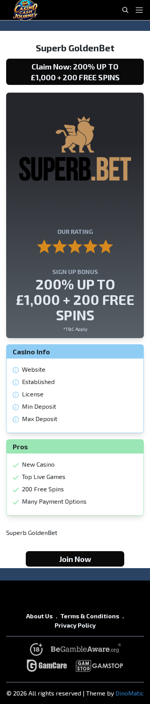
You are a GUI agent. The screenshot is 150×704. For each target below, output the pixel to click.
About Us (39, 615)
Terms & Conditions (89, 615)
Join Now (75, 559)
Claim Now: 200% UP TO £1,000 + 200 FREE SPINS (75, 72)
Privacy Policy (75, 625)
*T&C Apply (75, 329)
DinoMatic (129, 693)
